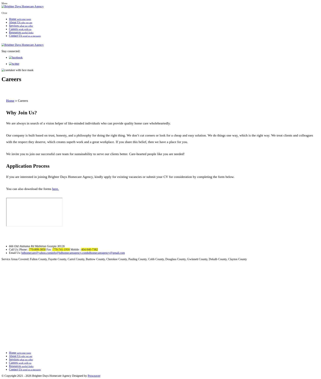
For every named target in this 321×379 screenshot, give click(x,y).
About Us (20, 22)
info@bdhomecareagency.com (69, 252)
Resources (21, 32)
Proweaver (94, 375)
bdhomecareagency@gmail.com (106, 252)
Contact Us (25, 35)
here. (55, 189)
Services (21, 25)
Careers (20, 29)
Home (20, 19)
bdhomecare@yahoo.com (36, 252)
